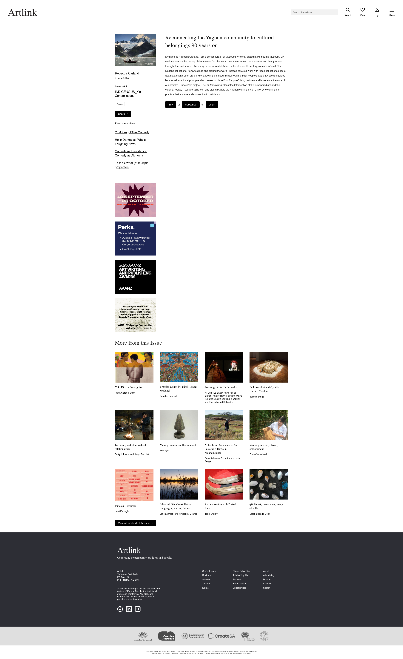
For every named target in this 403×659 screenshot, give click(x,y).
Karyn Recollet (141, 454)
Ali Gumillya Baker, (214, 392)
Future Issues (239, 583)
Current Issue (209, 571)
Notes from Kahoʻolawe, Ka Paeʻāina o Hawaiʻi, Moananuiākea (221, 449)
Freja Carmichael (258, 454)
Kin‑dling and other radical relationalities (130, 447)
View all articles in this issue (134, 523)
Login (212, 104)
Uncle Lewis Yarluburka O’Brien (224, 398)
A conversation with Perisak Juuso (221, 506)
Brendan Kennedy (169, 396)
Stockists (237, 579)
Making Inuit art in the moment (178, 445)
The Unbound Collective (221, 401)
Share (121, 114)
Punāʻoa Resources (125, 506)
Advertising (268, 575)
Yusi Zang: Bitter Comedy (132, 132)
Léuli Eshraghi (122, 511)
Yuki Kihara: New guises (129, 387)
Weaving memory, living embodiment (264, 447)
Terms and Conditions (175, 651)
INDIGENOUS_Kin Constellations (128, 93)
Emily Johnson (122, 454)
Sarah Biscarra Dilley (260, 513)
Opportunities (239, 587)
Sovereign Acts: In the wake (221, 387)
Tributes (206, 583)
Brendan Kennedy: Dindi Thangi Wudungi (178, 389)
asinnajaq (164, 450)
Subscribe (190, 104)
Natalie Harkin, (220, 395)
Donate (266, 579)
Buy (170, 104)
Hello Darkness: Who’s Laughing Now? (130, 141)
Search (266, 587)
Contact (267, 583)
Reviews (206, 575)
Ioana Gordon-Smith (125, 392)
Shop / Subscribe (241, 571)
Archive (206, 579)
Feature (120, 104)
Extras (205, 587)
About (266, 571)
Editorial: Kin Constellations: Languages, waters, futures (176, 506)
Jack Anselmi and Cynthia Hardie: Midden (264, 389)
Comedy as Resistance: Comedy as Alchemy (131, 153)
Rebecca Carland (127, 73)
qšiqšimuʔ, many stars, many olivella (266, 506)
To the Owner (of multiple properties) (131, 165)
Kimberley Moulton (188, 513)
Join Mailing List (241, 575)
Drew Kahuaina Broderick (218, 458)
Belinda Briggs (257, 396)
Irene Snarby (211, 513)
